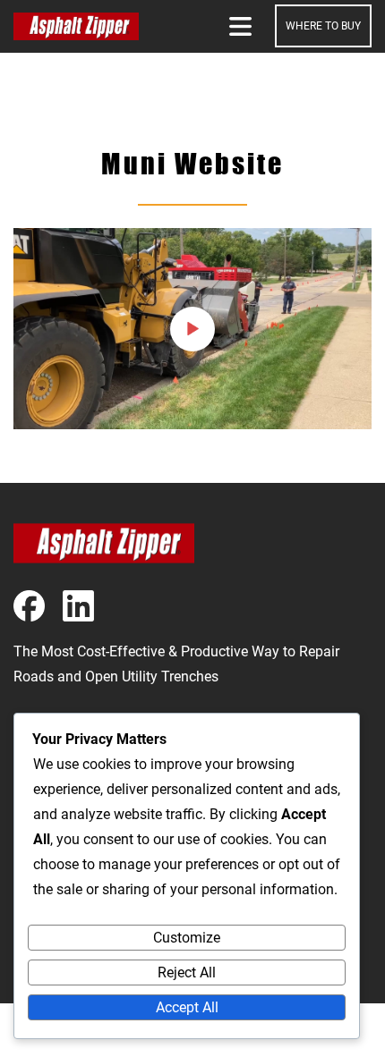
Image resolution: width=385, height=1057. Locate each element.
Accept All (187, 1007)
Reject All (187, 972)
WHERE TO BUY (323, 26)
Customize (186, 937)
